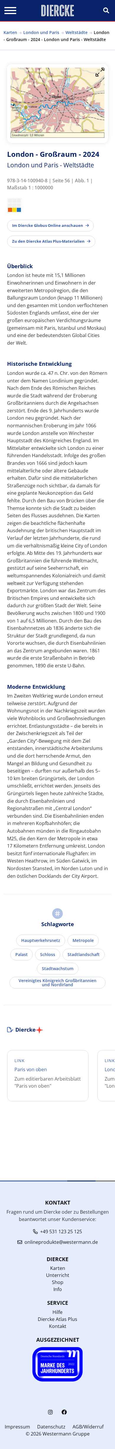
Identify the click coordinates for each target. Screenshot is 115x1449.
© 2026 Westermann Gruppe (58, 1434)
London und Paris (41, 32)
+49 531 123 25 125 (61, 1231)
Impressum (17, 1427)
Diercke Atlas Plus (57, 1319)
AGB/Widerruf (88, 1427)
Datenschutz (51, 1427)
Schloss (47, 954)
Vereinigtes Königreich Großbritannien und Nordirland (57, 982)
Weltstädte (76, 32)
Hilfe (57, 1312)
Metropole (83, 940)
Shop (57, 1282)
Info (57, 1289)
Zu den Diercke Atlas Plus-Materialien (48, 241)
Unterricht (57, 1275)
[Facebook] (64, 1412)
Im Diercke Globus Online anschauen (47, 225)
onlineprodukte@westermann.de (61, 1242)
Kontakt (57, 1326)
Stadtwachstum (57, 968)
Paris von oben (30, 1069)
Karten (10, 32)
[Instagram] (50, 1412)
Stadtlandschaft (84, 954)
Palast (21, 954)
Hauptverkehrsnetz (40, 940)
